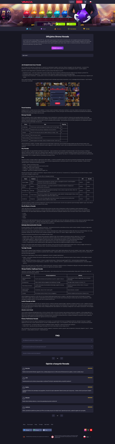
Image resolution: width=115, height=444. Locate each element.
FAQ (52, 424)
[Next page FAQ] (61, 358)
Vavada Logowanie (57, 48)
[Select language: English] (91, 1)
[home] (27, 2)
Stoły (36, 424)
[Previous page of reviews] (53, 416)
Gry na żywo (30, 424)
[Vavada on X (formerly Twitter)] (88, 430)
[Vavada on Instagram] (85, 430)
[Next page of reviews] (61, 416)
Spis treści (46, 424)
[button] (113, 15)
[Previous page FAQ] (53, 358)
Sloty (24, 424)
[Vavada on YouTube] (91, 430)
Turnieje (41, 424)
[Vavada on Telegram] (85, 1)
